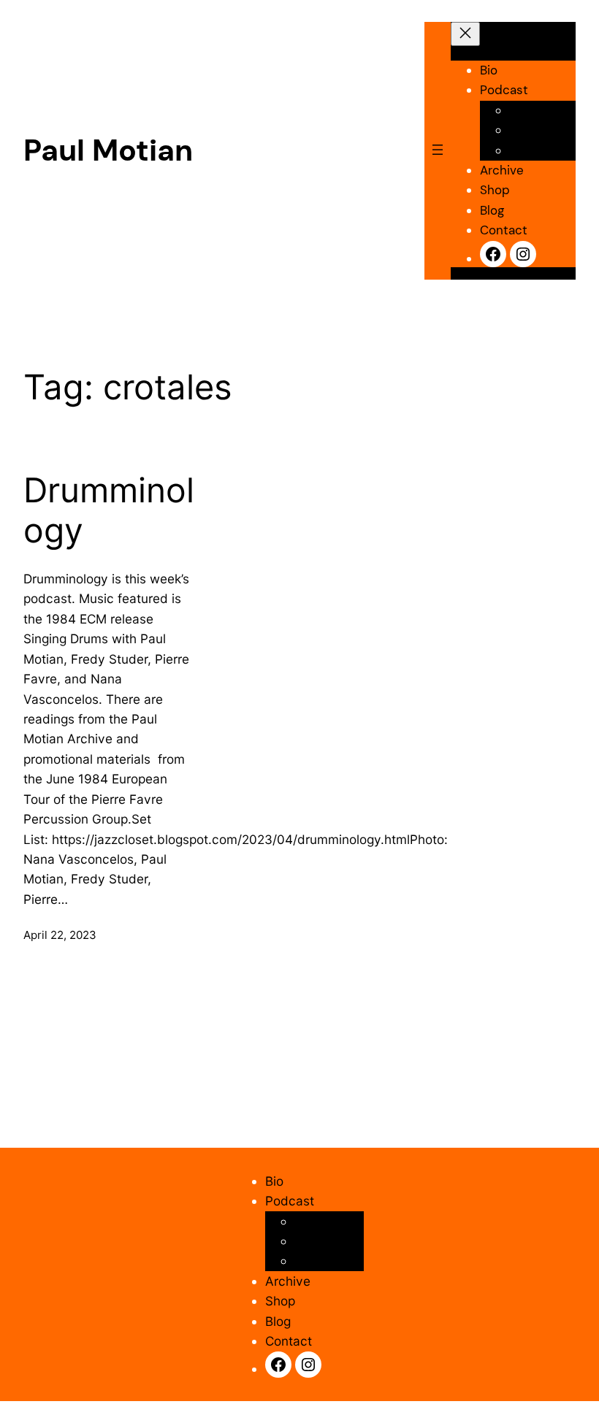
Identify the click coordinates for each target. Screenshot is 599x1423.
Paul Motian (108, 150)
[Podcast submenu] (520, 89)
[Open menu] (437, 151)
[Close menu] (465, 34)
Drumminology (108, 510)
